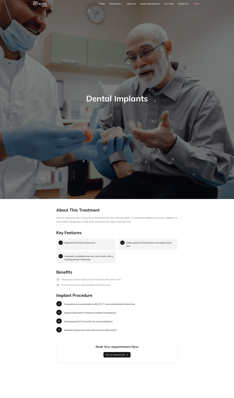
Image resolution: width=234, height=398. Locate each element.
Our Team (169, 3)
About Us (131, 3)
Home (102, 3)
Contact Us (183, 3)
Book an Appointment (115, 355)
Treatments (115, 3)
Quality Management (150, 3)
